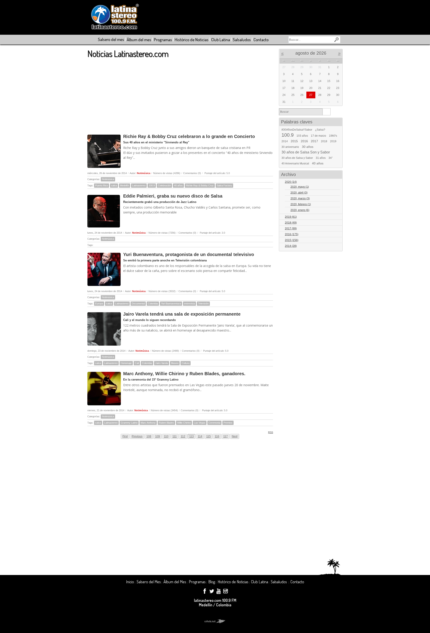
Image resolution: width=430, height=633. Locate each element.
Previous (137, 436)
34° (331, 158)
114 (200, 436)
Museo (174, 363)
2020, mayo (299, 186)
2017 (314, 141)
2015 (294, 141)
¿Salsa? (320, 129)
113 (191, 436)
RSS (270, 432)
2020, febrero (300, 204)
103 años (302, 135)
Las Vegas (199, 422)
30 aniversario (290, 147)
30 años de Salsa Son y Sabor (306, 152)
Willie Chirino (184, 422)
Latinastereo (139, 185)
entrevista (189, 303)
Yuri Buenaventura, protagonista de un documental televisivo (188, 254)
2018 (324, 141)
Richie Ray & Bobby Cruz (200, 185)
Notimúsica (143, 173)
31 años (321, 158)
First (125, 436)
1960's (333, 135)
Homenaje (126, 363)
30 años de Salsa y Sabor (297, 158)
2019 (333, 141)
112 (183, 436)
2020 (291, 181)
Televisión (203, 303)
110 (166, 436)
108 (148, 436)
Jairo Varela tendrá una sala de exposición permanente (182, 314)
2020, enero (299, 210)
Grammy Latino (129, 422)
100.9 (152, 185)
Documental (138, 303)
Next (234, 436)
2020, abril (298, 192)
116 (217, 436)
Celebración (164, 185)
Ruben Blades (166, 422)
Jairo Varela (161, 363)
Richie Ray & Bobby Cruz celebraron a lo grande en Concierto (189, 136)
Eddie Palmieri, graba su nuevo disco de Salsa (172, 196)
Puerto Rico (101, 185)
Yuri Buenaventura (171, 303)
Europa (99, 303)
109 (157, 436)
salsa (114, 185)
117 (225, 436)
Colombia (153, 303)
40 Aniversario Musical (295, 163)
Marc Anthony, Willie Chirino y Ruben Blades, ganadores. (184, 373)
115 (208, 436)
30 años (307, 146)
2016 (304, 141)
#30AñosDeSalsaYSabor (297, 129)
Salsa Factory (224, 185)
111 (174, 436)
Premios (228, 422)
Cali (137, 363)
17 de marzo (318, 135)
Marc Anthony (148, 422)
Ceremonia (214, 422)
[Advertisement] (180, 93)
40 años (178, 185)
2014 (285, 141)
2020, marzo (300, 198)
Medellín (124, 185)
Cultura (185, 363)
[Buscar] (326, 111)
